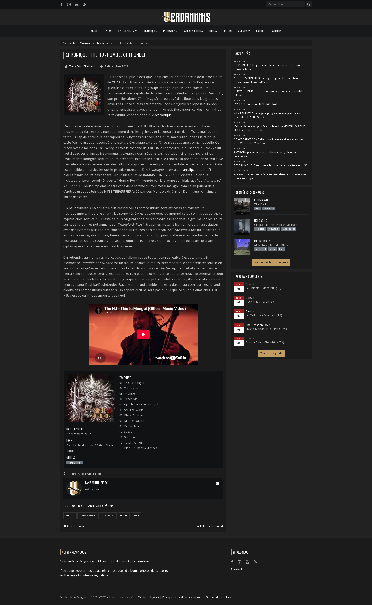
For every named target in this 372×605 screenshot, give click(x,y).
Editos (213, 31)
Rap (281, 249)
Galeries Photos (193, 31)
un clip (188, 170)
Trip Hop (260, 228)
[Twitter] (111, 506)
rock (136, 515)
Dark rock (269, 208)
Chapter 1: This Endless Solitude (275, 225)
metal (123, 515)
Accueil (95, 31)
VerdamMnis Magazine (77, 43)
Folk (258, 208)
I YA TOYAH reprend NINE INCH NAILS (256, 104)
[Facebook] (61, 4)
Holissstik (260, 220)
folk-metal (108, 515)
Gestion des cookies (218, 597)
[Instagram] (69, 4)
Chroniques (150, 31)
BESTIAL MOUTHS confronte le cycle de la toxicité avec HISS (270, 165)
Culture (227, 31)
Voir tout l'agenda (271, 353)
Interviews (170, 31)
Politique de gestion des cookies (182, 597)
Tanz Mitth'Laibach (82, 66)
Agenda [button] (242, 31)
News (109, 31)
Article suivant (76, 526)
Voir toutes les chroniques (271, 262)
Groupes (261, 31)
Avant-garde (288, 228)
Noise (273, 249)
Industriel (273, 228)
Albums (276, 31)
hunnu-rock (87, 515)
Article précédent (209, 526)
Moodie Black (262, 241)
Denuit (249, 284)
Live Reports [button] (126, 31)
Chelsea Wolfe (262, 200)
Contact (236, 569)
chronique (164, 115)
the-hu (70, 515)
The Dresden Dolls (258, 325)
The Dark (260, 204)
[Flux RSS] (84, 4)
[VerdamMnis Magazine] (186, 17)
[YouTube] (76, 4)
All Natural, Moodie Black (271, 245)
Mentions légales (148, 597)
